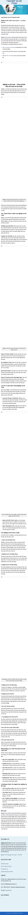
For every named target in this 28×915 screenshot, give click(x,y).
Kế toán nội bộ (4, 869)
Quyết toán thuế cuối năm (7, 871)
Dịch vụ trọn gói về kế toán (8, 47)
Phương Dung (8, 890)
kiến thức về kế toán (9, 55)
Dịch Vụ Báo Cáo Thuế (6, 866)
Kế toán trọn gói (4, 863)
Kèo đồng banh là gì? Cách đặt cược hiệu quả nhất (13, 832)
